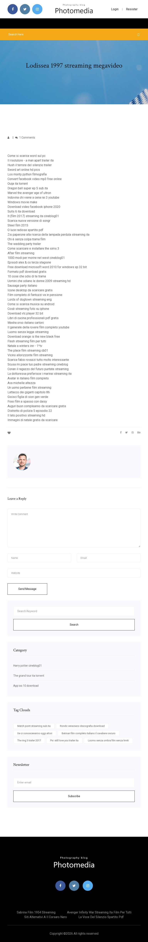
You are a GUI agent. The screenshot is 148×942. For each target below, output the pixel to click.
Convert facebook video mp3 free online (35, 179)
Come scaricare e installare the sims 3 (33, 248)
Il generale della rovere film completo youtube (38, 327)
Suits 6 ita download (21, 211)
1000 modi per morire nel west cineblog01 (36, 258)
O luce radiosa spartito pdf (25, 230)
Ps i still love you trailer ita (64, 740)
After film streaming (21, 253)
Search (74, 624)
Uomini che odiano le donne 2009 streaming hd (39, 281)
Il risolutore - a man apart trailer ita (31, 160)
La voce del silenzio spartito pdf (101, 917)
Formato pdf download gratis (27, 272)
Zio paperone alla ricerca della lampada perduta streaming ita (48, 234)
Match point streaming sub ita (33, 726)
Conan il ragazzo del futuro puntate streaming (38, 369)
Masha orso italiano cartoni (26, 322)
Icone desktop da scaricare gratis (30, 290)
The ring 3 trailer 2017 (29, 740)
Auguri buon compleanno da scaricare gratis (37, 406)
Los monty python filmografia (27, 174)
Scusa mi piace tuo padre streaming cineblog (38, 364)
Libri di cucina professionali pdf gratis (33, 318)
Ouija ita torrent (18, 183)
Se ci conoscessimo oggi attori (34, 733)
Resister (132, 9)
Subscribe (74, 796)
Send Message (27, 588)
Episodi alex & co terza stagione (29, 262)
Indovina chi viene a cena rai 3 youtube (33, 197)
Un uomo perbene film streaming (29, 387)
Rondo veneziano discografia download (82, 726)
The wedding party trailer (24, 244)
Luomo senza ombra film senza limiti (108, 740)
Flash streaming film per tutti (27, 341)
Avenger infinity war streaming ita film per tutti (99, 912)
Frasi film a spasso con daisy (27, 401)
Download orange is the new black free (34, 336)
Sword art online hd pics (24, 170)
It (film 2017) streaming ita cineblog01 (33, 216)
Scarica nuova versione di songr (29, 221)
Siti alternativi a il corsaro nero (45, 917)
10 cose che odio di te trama (27, 276)
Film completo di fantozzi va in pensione (35, 295)
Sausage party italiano (22, 285)
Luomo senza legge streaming (28, 332)
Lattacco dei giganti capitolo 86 (29, 392)
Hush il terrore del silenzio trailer (30, 165)
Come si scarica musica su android (31, 304)
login (115, 9)
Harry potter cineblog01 (27, 665)
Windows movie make (22, 202)
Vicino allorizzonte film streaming (30, 355)
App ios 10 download (26, 685)
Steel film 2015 (18, 225)
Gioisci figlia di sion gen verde (28, 397)
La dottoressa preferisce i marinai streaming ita (39, 373)
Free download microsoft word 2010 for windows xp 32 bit (47, 267)
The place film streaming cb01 (28, 350)
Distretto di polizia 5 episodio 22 (30, 411)
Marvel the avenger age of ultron (29, 193)
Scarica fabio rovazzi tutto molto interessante (38, 360)
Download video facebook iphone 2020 (34, 207)
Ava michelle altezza (21, 383)
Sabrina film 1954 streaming (36, 912)
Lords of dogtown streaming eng (30, 299)
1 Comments (27, 137)
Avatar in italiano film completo (28, 378)
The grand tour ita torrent (28, 675)
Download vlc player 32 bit (25, 313)
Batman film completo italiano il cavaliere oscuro (88, 733)
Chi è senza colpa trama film (26, 239)
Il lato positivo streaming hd (26, 415)
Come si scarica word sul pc (26, 156)
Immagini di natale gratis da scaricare (33, 420)
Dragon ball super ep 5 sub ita (28, 188)
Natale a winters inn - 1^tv (25, 346)
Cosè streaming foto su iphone (28, 309)
